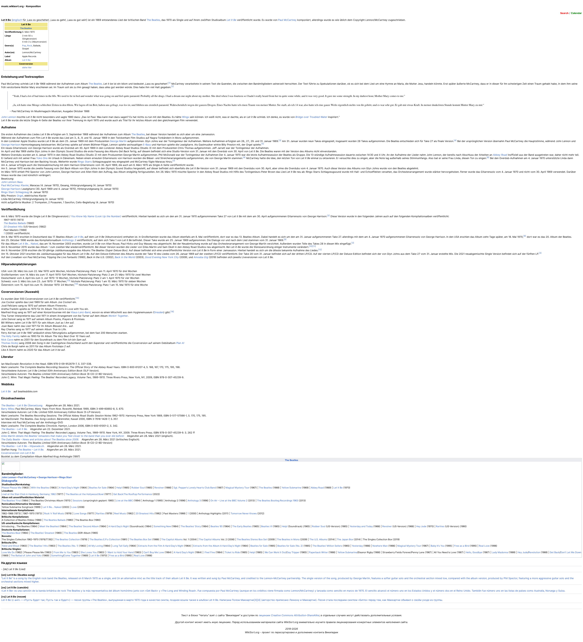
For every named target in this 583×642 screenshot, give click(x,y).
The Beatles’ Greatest (42, 532)
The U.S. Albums (318, 539)
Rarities (100, 513)
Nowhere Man (380, 545)
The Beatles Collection (67, 539)
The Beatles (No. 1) (68, 545)
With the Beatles (40, 487)
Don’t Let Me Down (570, 552)
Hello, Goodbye (474, 552)
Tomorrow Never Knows (244, 513)
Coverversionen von (18, 452)
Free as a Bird (461, 545)
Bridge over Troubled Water (311, 116)
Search (564, 13)
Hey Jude (421, 526)
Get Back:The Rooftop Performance (132, 494)
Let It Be (231, 19)
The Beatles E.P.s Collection (104, 539)
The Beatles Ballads (15, 223)
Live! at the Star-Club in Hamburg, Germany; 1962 (29, 494)
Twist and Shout (10, 545)
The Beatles (153, 19)
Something (57, 555)
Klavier (25, 185)
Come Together (72, 555)
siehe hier (27, 67)
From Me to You (62, 552)
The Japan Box (345, 539)
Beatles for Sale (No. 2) (290, 545)
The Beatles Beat (11, 532)
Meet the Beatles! (49, 526)
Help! (119, 487)
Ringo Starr (7, 192)
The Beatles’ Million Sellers (327, 545)
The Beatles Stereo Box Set (252, 539)
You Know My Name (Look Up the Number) (96, 216)
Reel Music (120, 513)
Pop (24, 45)
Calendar (576, 13)
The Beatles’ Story (191, 526)
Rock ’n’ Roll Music (54, 513)
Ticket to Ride (232, 552)
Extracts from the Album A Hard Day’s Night (217, 545)
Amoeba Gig (201, 257)
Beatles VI (266, 526)
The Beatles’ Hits (38, 545)
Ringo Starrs (85, 161)
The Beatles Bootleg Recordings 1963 (277, 500)
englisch (17, 19)
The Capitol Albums (172, 539)
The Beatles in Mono (288, 539)
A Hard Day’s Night (69, 487)
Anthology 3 (69, 240)
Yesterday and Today (361, 526)
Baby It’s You (438, 545)
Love (74, 507)
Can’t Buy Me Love (153, 552)
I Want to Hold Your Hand (120, 552)
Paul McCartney (287, 19)
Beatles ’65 (217, 526)
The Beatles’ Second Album (84, 526)
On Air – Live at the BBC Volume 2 (228, 500)
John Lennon (8, 116)
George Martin (118, 141)
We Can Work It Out (275, 552)
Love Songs (80, 513)
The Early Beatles (242, 526)
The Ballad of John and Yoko (26, 555)
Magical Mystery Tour (237, 487)
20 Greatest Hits (13, 226)
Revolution (534, 552)
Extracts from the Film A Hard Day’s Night (160, 545)
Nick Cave (7, 339)
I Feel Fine (209, 552)
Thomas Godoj (9, 342)
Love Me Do (8, 552)
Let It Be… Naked (28, 243)
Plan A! (180, 342)
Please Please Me (11, 487)
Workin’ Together (118, 315)
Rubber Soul (138, 487)
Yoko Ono (42, 158)
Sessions (78, 500)
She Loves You (89, 552)
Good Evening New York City (162, 257)
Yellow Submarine (291, 487)
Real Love (484, 545)
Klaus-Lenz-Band (81, 312)
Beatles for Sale (98, 487)
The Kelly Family (10, 336)
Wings (185, 116)
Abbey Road (500, 154)
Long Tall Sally (120, 545)
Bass (20, 181)
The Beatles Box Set (140, 539)
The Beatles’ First (11, 500)
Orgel (20, 195)
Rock (29, 45)
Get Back (555, 552)
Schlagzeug (22, 192)
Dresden (159, 312)
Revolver (159, 487)
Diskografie (9, 480)
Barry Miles (7, 408)
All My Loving (95, 545)
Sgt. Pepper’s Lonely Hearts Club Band (195, 487)
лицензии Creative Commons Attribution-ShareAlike (289, 615)
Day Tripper (293, 552)
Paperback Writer (318, 552)
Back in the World (125, 257)
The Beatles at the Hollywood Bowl (84, 494)
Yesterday (357, 545)
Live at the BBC (124, 500)
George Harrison (10, 144)
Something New (162, 526)
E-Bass (147, 144)
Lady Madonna (500, 552)
